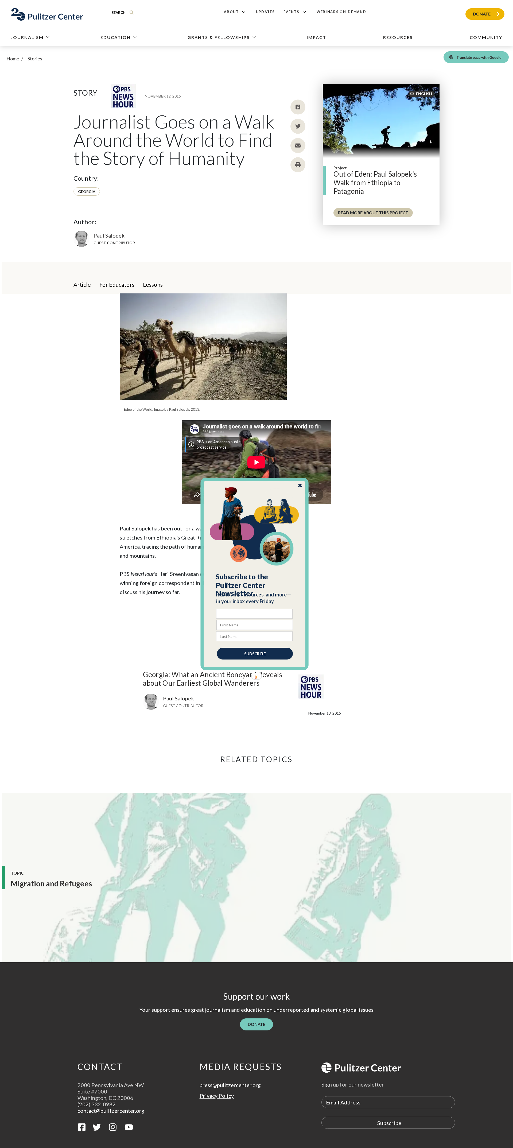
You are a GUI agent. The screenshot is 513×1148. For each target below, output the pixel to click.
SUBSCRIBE (255, 653)
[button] (255, 585)
